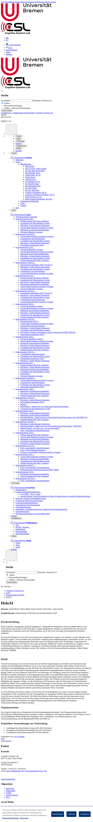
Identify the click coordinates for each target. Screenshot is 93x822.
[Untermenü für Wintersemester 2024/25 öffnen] (35, 263)
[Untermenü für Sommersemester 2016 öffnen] (34, 472)
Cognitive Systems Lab (44, 113)
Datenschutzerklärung (10, 818)
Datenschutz (10, 791)
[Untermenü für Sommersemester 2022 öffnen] (34, 337)
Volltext (7, 103)
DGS (8, 797)
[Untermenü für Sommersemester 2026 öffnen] (34, 219)
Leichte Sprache (12, 795)
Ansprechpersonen (8, 779)
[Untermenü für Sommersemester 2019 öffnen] (34, 411)
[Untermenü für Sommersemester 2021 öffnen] (34, 363)
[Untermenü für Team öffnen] (21, 162)
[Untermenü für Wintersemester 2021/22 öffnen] (35, 352)
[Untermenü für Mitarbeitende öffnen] (32, 164)
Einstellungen (57, 814)
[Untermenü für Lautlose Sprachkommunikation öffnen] (41, 492)
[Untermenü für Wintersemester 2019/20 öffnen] (35, 398)
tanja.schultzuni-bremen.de (26, 771)
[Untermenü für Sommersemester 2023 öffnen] (34, 304)
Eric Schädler (19, 737)
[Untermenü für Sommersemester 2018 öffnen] (34, 433)
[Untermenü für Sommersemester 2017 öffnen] (34, 455)
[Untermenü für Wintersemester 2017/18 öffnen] (35, 446)
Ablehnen (71, 814)
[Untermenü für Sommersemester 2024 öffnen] (34, 276)
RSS (2, 739)
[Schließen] (12, 213)
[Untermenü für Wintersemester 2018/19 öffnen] (35, 422)
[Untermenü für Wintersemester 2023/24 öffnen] (35, 291)
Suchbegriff (5, 101)
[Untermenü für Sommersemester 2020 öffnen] (34, 389)
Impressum (10, 788)
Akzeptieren (84, 814)
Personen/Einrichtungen (13, 106)
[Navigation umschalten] (2, 90)
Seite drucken (6, 741)
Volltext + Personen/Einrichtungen (17, 108)
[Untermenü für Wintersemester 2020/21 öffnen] (35, 378)
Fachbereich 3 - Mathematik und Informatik (17, 113)
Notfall (8, 793)
